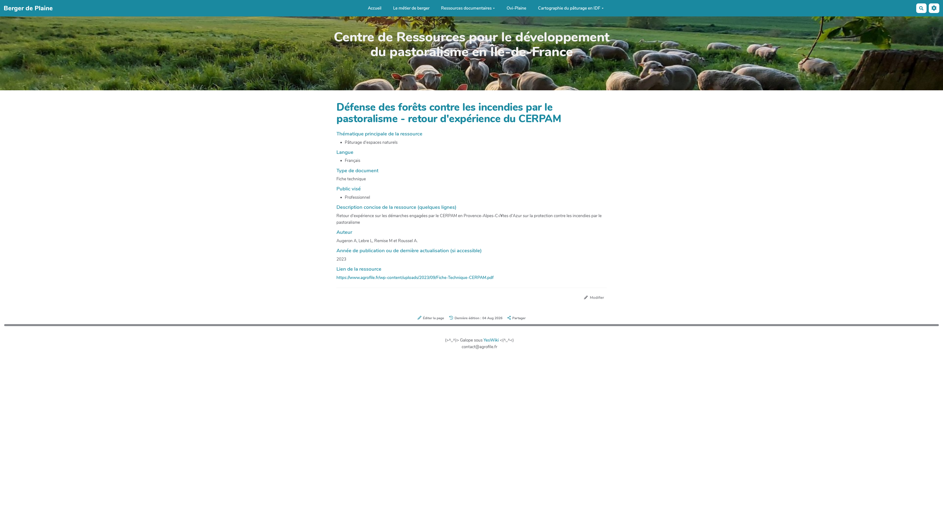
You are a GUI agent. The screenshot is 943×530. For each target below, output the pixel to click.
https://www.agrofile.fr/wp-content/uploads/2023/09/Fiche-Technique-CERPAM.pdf (415, 277)
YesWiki (491, 340)
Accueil (374, 8)
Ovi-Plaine (516, 8)
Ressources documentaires (466, 8)
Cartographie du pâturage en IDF (569, 8)
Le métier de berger (411, 8)
